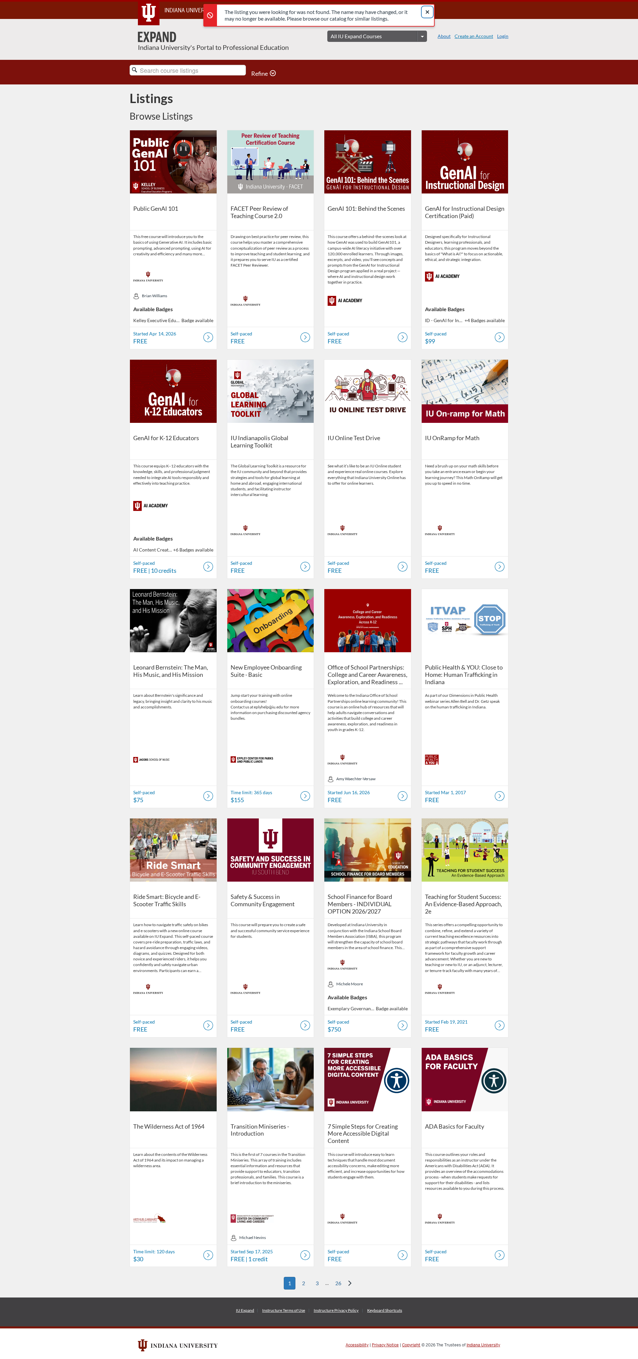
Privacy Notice (385, 1345)
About (444, 36)
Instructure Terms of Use (283, 1310)
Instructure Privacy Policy (336, 1310)
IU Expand (245, 1310)
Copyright (411, 1345)
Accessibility (357, 1345)
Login (502, 36)
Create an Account (474, 36)
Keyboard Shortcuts (384, 1310)
